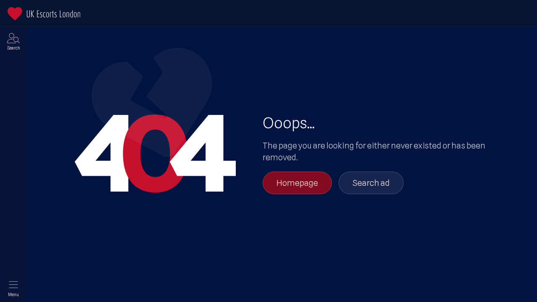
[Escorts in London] (44, 14)
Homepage (297, 183)
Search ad (371, 183)
